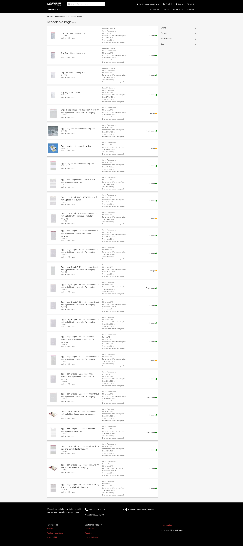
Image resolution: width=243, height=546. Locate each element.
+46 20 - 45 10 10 (97, 509)
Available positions (55, 533)
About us (50, 528)
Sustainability (52, 537)
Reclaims (88, 533)
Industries (154, 9)
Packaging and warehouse (56, 16)
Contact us (89, 528)
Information (178, 9)
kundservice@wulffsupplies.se (141, 509)
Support (190, 9)
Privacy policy (166, 525)
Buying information (93, 537)
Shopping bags (76, 16)
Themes (166, 9)
